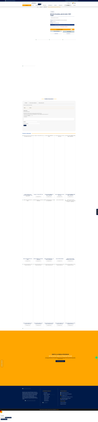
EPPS (33, 5)
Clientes (25, 10)
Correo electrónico (26, 123)
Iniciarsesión (69, 3)
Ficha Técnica (69, 31)
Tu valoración (25, 116)
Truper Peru (54, 21)
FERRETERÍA (44, 5)
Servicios (25, 9)
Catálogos (25, 8)
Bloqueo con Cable (46, 395)
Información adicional (32, 102)
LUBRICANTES (60, 5)
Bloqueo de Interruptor (47, 396)
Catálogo (68, 5)
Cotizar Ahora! (97, 212)
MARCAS (74, 5)
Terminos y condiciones (63, 402)
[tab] (26, 103)
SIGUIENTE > (69, 33)
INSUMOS (55, 5)
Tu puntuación (26, 115)
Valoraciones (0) (41, 102)
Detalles (26, 102)
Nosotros (25, 11)
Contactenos (25, 12)
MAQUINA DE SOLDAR (38, 5)
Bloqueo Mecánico (46, 400)
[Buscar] (39, 4)
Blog (25, 13)
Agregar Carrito (60, 29)
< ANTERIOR (56, 33)
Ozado (58, 409)
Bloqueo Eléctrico (46, 399)
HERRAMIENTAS (50, 5)
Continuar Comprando (4, 419)
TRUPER (52, 11)
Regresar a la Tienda (8, 417)
